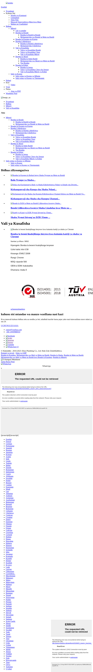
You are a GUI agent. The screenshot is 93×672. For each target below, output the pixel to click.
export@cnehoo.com (14, 330)
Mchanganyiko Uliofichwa (30, 46)
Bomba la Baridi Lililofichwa (31, 44)
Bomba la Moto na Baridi (73, 355)
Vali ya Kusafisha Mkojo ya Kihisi (33, 72)
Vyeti (8, 87)
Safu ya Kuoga (16, 74)
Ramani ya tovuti (7, 353)
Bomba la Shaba (56, 355)
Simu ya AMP (21, 353)
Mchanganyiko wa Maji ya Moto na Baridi (33, 355)
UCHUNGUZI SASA (9, 326)
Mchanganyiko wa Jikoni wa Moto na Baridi (37, 61)
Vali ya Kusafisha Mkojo (29, 54)
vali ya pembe (21, 31)
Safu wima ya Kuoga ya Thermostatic (30, 78)
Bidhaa (8, 26)
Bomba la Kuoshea (8, 355)
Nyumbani (10, 11)
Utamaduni (15, 18)
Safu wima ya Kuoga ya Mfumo (28, 76)
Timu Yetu (15, 20)
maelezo (22, 309)
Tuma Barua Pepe (8, 362)
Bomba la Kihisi (22, 65)
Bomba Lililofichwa (23, 41)
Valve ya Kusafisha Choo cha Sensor (34, 70)
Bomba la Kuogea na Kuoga (26, 39)
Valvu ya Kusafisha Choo (30, 52)
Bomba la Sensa (26, 67)
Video (13, 85)
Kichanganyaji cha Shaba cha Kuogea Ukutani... (35, 198)
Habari (8, 80)
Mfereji (13, 28)
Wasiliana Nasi (11, 93)
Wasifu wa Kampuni (18, 15)
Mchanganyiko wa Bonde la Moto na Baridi (37, 37)
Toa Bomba (24, 63)
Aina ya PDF (16, 91)
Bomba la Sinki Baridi (28, 59)
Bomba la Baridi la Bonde (30, 35)
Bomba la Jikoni (22, 57)
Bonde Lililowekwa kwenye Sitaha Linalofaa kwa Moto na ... (41, 208)
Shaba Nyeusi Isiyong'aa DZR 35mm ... (30, 217)
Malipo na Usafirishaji (19, 24)
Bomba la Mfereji (59, 357)
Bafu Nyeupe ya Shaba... (23, 180)
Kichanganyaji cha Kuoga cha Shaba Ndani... (34, 189)
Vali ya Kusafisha (22, 48)
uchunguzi (15, 309)
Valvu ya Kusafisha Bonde (30, 50)
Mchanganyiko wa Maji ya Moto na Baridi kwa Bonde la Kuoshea (26, 357)
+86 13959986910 (13, 332)
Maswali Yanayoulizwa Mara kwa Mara (26, 22)
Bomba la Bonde (22, 33)
